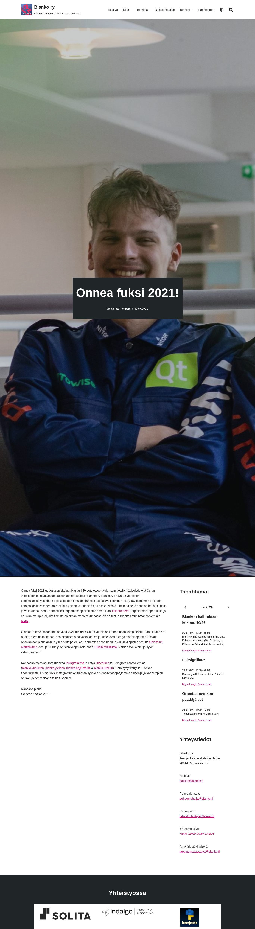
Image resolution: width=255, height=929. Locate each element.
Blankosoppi (206, 9)
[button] (130, 9)
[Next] (228, 607)
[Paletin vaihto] (221, 10)
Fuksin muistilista (105, 647)
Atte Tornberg (123, 308)
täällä (24, 621)
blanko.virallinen (33, 668)
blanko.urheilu (103, 668)
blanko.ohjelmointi (78, 668)
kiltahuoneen (120, 611)
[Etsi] (231, 10)
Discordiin (102, 663)
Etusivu (113, 9)
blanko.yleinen (55, 668)
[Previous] (185, 607)
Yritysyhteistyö (165, 9)
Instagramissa (75, 663)
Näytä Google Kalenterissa (196, 650)
